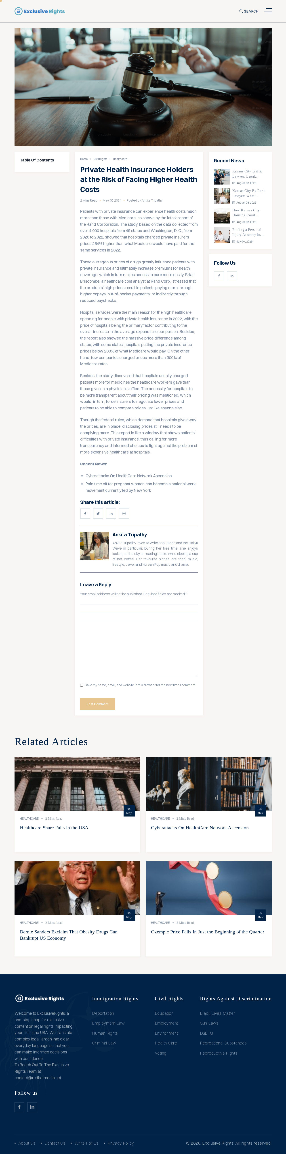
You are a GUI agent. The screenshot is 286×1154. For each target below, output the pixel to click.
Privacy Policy (121, 1143)
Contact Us (54, 1143)
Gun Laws (209, 1023)
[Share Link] (85, 513)
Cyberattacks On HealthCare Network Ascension (129, 475)
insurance (183, 344)
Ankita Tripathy (129, 534)
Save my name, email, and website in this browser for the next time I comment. (140, 685)
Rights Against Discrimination (236, 998)
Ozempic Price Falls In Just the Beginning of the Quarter (207, 932)
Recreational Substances (223, 1043)
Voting (160, 1053)
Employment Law (108, 1023)
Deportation (103, 1013)
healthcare (181, 312)
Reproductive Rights (219, 1053)
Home (84, 159)
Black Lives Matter (217, 1013)
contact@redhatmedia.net (38, 1077)
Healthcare (120, 159)
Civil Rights (100, 159)
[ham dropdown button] (268, 11)
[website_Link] (219, 276)
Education (164, 1013)
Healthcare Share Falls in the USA (54, 827)
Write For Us (86, 1143)
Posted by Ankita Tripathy (144, 200)
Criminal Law (104, 1043)
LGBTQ (206, 1033)
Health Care (166, 1043)
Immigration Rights (115, 998)
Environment (166, 1033)
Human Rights (105, 1033)
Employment (166, 1023)
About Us (27, 1143)
